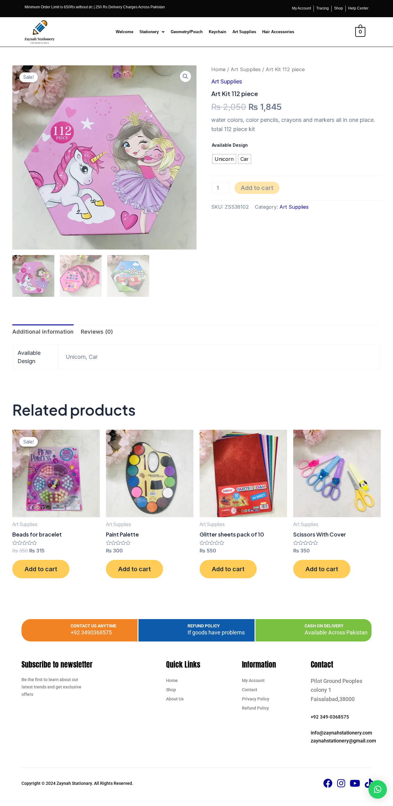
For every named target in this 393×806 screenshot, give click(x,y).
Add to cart (257, 188)
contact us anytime (93, 625)
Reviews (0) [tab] (97, 331)
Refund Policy (204, 625)
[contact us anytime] (56, 630)
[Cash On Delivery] (290, 630)
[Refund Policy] (173, 630)
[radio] (224, 159)
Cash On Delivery (324, 625)
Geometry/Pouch (187, 31)
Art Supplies (244, 31)
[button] (152, 31)
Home (218, 69)
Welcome (124, 31)
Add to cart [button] (41, 569)
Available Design (230, 145)
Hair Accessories (278, 31)
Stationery (149, 31)
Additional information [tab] (43, 331)
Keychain (217, 31)
